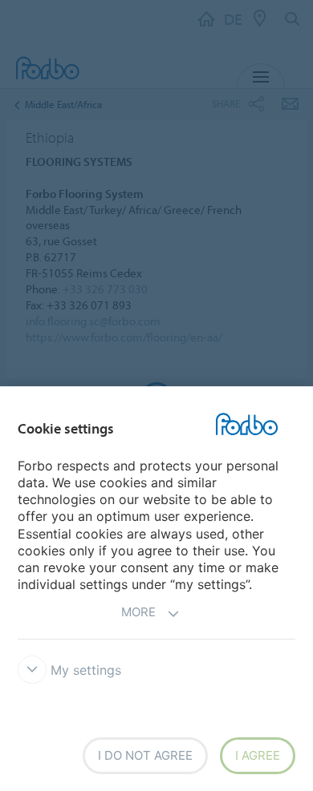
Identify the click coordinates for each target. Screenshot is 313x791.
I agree (257, 755)
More (138, 611)
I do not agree (145, 755)
